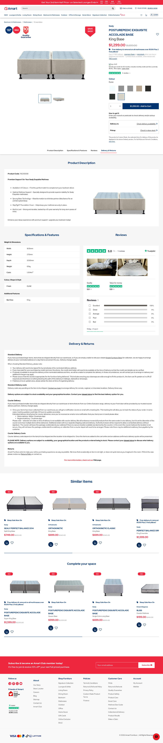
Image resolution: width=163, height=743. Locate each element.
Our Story (36, 685)
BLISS (139, 610)
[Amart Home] (10, 8)
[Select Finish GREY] (130, 88)
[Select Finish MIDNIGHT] (148, 88)
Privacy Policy (88, 690)
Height (9, 254)
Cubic (9, 272)
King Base (52, 531)
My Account (137, 683)
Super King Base (10, 618)
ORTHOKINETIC (55, 528)
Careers (36, 692)
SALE (60, 723)
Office (60, 708)
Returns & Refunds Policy (92, 687)
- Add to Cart (140, 106)
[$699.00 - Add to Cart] (51, 544)
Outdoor (61, 705)
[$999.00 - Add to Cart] (51, 628)
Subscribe (146, 665)
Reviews (94, 150)
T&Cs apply (113, 59)
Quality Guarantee (115, 690)
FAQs (110, 683)
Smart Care (112, 701)
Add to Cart (139, 624)
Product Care (113, 697)
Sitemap (36, 699)
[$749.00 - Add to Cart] (6, 542)
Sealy (6, 525)
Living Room (63, 690)
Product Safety (113, 694)
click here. (112, 141)
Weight (9, 266)
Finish (9, 286)
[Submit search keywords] (113, 8)
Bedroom (61, 697)
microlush (141, 54)
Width (9, 248)
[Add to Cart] (139, 624)
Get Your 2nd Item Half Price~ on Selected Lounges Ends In (81, 2)
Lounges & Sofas (64, 687)
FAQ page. (97, 460)
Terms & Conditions (90, 683)
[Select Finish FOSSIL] (121, 88)
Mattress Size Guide (115, 705)
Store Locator (38, 688)
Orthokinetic (52, 525)
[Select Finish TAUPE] (139, 88)
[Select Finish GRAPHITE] (112, 96)
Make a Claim (113, 719)
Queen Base (52, 616)
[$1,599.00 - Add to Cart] (139, 545)
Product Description (55, 150)
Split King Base (9, 531)
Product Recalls (114, 716)
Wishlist (136, 687)
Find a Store (127, 8)
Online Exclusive (64, 719)
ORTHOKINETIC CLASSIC (103, 528)
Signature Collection (65, 683)
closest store (87, 394)
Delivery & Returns (108, 150)
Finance (86, 700)
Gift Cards (62, 716)
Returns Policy (26, 454)
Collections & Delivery (116, 712)
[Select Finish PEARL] (112, 88)
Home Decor (63, 712)
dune (111, 82)
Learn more (125, 69)
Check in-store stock (148, 130)
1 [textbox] (110, 106)
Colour (112, 79)
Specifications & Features (77, 150)
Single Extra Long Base (100, 616)
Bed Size (10, 300)
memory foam (129, 54)
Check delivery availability (146, 124)
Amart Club (37, 707)
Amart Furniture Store (114, 358)
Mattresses (62, 701)
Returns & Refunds (115, 687)
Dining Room (63, 694)
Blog (35, 696)
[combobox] (68, 8)
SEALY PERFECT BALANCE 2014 (19, 528)
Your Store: (147, 8)
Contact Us (37, 703)
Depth (9, 260)
